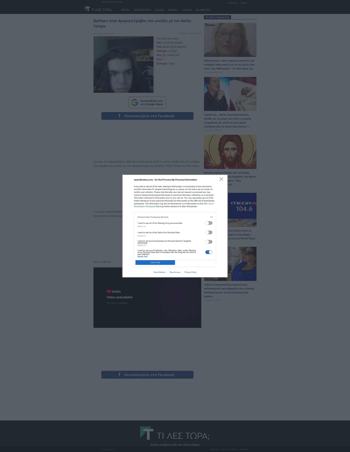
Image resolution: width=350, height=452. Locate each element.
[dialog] (175, 226)
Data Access (175, 272)
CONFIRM (155, 263)
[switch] (208, 223)
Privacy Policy (190, 272)
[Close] (222, 180)
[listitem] (175, 217)
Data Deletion (159, 272)
